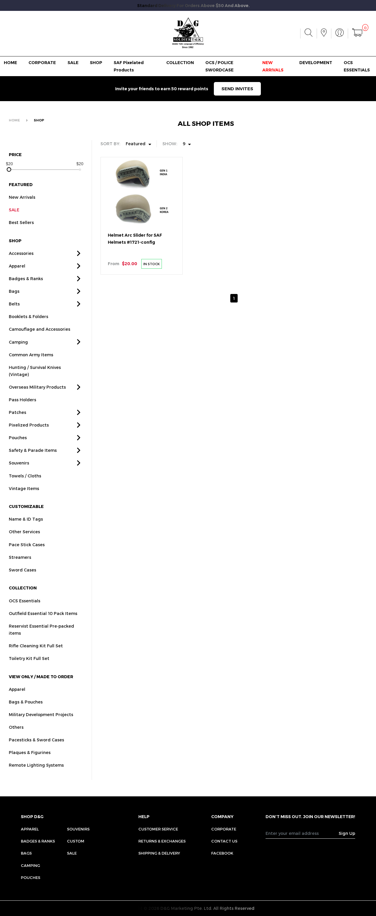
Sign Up (347, 833)
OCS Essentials (24, 600)
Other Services (24, 531)
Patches (17, 412)
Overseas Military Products (37, 387)
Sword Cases (22, 569)
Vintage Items (24, 488)
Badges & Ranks (26, 278)
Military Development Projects (41, 714)
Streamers (20, 557)
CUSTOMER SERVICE (158, 829)
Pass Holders (22, 399)
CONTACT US (224, 841)
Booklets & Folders (28, 316)
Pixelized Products (29, 424)
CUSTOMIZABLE (26, 506)
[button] (78, 253)
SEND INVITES (237, 88)
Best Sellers (21, 222)
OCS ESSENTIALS (357, 66)
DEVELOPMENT (315, 62)
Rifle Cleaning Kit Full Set (36, 645)
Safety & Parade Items (33, 450)
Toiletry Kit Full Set (29, 658)
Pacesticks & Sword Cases (36, 739)
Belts (14, 303)
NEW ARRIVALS (272, 66)
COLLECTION (180, 62)
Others (16, 727)
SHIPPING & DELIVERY (159, 853)
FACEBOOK (222, 853)
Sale (72, 853)
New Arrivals (22, 197)
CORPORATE (42, 62)
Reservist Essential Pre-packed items (41, 630)
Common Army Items (31, 354)
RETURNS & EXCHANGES (162, 841)
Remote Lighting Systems (36, 765)
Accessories (21, 253)
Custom (75, 841)
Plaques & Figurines (30, 752)
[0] (357, 33)
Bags (14, 291)
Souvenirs (19, 462)
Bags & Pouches (26, 701)
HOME (10, 62)
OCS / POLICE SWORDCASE (219, 66)
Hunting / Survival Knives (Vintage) (35, 371)
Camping (18, 342)
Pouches (18, 437)
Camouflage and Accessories (39, 329)
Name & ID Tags (26, 518)
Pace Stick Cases (27, 544)
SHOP (96, 62)
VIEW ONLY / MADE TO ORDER (41, 676)
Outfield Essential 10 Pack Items (43, 613)
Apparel (17, 265)
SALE (73, 62)
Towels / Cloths (25, 475)
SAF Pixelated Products (129, 66)
